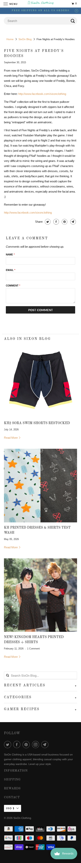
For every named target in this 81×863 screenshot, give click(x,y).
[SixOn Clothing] (40, 3)
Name (10, 254)
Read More (11, 437)
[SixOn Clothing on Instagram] (36, 744)
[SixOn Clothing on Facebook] (17, 744)
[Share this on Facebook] (55, 222)
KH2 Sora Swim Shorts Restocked (37, 423)
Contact (12, 797)
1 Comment (33, 648)
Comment (13, 285)
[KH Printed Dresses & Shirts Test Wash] (40, 485)
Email (10, 270)
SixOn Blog (25, 39)
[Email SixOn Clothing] (45, 744)
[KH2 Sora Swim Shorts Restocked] (40, 381)
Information (16, 770)
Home (10, 39)
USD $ (10, 808)
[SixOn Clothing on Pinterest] (27, 744)
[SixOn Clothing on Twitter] (8, 744)
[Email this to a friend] (72, 222)
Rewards (12, 788)
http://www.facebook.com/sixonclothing (42, 93)
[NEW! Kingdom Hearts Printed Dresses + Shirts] (40, 595)
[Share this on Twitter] (47, 222)
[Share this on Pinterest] (64, 222)
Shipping (12, 779)
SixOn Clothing (22, 817)
